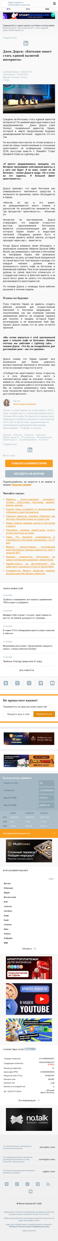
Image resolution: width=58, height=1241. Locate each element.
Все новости (26, 670)
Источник (10, 455)
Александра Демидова (24, 404)
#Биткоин (41, 435)
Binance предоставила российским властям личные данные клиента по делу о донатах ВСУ (30, 550)
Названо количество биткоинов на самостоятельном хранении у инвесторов (30, 558)
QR (47, 1227)
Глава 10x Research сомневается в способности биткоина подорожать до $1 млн (30, 540)
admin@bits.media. (32, 1220)
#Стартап (44, 439)
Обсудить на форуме (29, 473)
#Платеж (17, 435)
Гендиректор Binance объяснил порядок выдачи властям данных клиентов (30, 572)
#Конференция (44, 437)
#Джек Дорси (10, 439)
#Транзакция (28, 437)
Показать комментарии (29, 463)
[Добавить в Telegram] (19, 43)
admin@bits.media (47, 1147)
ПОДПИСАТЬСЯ (44, 714)
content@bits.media (47, 1159)
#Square (7, 435)
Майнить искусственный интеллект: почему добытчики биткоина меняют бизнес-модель (30, 502)
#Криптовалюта (11, 437)
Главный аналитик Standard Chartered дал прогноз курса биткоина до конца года (30, 518)
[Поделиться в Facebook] (5, 43)
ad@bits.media (49, 1172)
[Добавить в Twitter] (12, 43)
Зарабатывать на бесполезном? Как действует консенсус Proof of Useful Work (30, 565)
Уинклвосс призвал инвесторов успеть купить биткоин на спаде (30, 531)
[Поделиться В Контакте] (32, 43)
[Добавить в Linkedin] (25, 43)
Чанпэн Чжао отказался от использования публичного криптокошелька (30, 511)
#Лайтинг (29, 435)
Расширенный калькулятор (16, 833)
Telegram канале (21, 484)
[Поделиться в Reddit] (39, 43)
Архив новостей (29, 1231)
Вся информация (27, 1100)
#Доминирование (28, 439)
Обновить (27, 949)
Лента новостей (13, 588)
